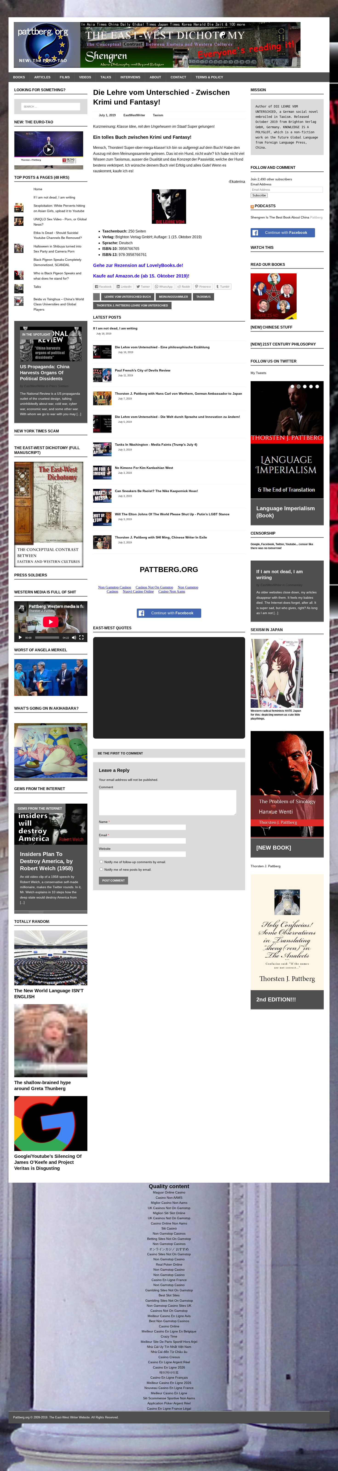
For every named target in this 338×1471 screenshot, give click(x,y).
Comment (106, 787)
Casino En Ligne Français (169, 1377)
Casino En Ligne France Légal (169, 1408)
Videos (85, 77)
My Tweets (258, 373)
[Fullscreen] (81, 637)
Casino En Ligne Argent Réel (169, 1361)
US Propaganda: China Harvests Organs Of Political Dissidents (44, 372)
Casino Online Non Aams (169, 1222)
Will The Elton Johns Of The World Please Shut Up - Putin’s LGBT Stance (172, 514)
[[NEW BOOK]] (287, 784)
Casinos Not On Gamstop (169, 1310)
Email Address (261, 184)
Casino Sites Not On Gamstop (169, 1253)
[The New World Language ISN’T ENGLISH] (50, 982)
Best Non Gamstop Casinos (169, 1320)
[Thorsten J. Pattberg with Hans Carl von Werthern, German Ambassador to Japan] (102, 403)
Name (104, 822)
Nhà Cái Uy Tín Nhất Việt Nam (169, 1346)
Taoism (158, 115)
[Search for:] (51, 107)
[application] (50, 621)
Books (19, 77)
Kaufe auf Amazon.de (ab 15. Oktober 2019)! (141, 275)
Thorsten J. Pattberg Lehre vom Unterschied (132, 305)
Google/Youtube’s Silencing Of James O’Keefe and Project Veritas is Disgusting (48, 1161)
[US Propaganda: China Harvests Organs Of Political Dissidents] (51, 358)
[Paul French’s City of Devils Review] (102, 379)
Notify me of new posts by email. (128, 869)
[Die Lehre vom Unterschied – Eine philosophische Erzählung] (102, 356)
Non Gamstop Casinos (169, 1233)
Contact (178, 77)
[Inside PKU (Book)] (290, 439)
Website (105, 848)
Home (38, 189)
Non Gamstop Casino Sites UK (169, 1305)
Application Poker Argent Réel (169, 1402)
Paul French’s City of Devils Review (142, 370)
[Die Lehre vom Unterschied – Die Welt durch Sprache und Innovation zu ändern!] (102, 430)
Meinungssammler (173, 296)
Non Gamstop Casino (169, 1258)
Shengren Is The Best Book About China (280, 217)
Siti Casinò (169, 1228)
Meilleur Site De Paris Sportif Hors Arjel (169, 1341)
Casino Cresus (169, 1356)
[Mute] (74, 637)
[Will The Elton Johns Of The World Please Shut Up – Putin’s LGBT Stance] (102, 523)
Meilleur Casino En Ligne (169, 1392)
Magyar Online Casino (169, 1191)
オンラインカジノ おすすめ (169, 1248)
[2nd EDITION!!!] (287, 931)
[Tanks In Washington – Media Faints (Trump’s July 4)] (102, 454)
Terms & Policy (209, 77)
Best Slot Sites (169, 1294)
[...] (79, 414)
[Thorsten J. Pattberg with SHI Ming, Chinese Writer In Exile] (102, 546)
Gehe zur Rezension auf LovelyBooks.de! (138, 265)
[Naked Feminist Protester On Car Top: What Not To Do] (54, 823)
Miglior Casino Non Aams (169, 1202)
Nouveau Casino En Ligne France (169, 1387)
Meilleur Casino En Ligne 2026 (169, 1382)
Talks (105, 77)
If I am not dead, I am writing (115, 328)
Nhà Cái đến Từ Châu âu (169, 1351)
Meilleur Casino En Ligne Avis (169, 1315)
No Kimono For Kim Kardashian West (144, 468)
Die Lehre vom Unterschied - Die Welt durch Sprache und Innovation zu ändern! (177, 417)
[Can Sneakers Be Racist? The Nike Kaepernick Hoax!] (102, 500)
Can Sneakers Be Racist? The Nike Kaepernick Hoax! (156, 491)
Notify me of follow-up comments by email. (135, 862)
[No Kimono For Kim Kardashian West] (102, 477)
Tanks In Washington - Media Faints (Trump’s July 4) (156, 444)
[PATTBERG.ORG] (169, 44)
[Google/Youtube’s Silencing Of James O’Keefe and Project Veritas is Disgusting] (50, 1148)
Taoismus (203, 296)
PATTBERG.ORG (169, 569)
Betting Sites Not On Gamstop (169, 1238)
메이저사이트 (169, 1372)
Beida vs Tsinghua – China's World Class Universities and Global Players (59, 304)
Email (103, 835)
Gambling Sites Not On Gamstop (169, 1289)
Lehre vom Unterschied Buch (128, 296)
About (155, 77)
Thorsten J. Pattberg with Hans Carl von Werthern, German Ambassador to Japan (178, 393)
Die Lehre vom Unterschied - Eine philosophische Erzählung (162, 347)
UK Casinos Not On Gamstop (169, 1207)
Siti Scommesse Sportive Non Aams (169, 1397)
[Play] (20, 637)
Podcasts (265, 206)
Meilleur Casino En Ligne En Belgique (169, 1330)
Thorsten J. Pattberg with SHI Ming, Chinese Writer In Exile (161, 537)
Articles (42, 77)
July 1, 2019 (107, 115)
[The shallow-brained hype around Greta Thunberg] (50, 1074)
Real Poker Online (169, 1264)
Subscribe (259, 195)
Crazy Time (169, 1336)
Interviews (130, 77)
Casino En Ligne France (169, 1279)
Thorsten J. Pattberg (266, 865)
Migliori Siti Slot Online (169, 1212)
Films (65, 77)
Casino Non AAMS (169, 1197)
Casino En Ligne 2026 (169, 1367)
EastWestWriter (134, 115)
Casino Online (169, 1325)
